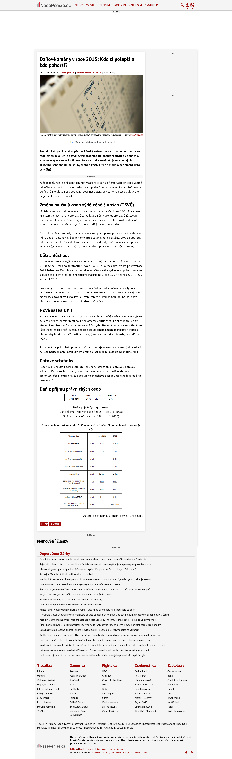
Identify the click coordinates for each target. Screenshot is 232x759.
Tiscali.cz (44, 665)
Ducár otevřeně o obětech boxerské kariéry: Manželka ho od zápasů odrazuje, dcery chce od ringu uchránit (95, 640)
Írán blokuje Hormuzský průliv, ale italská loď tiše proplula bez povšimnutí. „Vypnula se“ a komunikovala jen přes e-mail (102, 645)
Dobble (171, 688)
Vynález (41, 711)
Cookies (91, 749)
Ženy (67, 723)
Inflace (40, 671)
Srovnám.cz (107, 727)
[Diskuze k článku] (113, 72)
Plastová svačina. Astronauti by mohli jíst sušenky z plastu (70, 604)
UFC (104, 671)
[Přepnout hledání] (182, 5)
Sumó (105, 697)
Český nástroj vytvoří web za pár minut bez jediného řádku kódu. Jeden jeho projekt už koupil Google (92, 655)
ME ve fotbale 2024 (48, 688)
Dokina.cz (66, 727)
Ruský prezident (45, 693)
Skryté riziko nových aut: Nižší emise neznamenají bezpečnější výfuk (76, 594)
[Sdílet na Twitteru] (46, 524)
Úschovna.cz (168, 723)
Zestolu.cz (175, 665)
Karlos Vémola (110, 702)
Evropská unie (44, 702)
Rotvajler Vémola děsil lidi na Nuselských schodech (66, 574)
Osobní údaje (102, 749)
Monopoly (172, 684)
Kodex (113, 749)
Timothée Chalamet (145, 711)
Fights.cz (109, 665)
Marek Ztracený (143, 697)
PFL (104, 684)
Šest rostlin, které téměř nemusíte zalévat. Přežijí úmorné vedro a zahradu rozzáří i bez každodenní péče (95, 589)
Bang (170, 675)
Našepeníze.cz (91, 727)
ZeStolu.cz (120, 723)
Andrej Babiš (141, 671)
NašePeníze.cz (136, 134)
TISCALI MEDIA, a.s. (99, 752)
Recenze (74, 671)
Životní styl (152, 5)
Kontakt (120, 749)
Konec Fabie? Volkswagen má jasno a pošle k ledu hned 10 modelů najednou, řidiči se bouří (87, 609)
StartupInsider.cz (124, 727)
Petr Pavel (140, 675)
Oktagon (106, 675)
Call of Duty (76, 702)
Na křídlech (173, 702)
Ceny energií (43, 697)
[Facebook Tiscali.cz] (186, 752)
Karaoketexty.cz (151, 723)
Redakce (82, 749)
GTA (72, 684)
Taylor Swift (141, 702)
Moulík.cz (42, 727)
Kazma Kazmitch (144, 684)
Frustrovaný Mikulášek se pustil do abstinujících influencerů (71, 599)
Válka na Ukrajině (46, 680)
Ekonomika (119, 5)
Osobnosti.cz (145, 665)
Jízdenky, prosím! (176, 711)
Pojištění (91, 5)
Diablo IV (74, 688)
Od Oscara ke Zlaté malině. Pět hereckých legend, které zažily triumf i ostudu (80, 584)
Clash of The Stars (112, 680)
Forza (73, 693)
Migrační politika (46, 684)
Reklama (74, 749)
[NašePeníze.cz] (54, 5)
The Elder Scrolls (79, 706)
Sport (60, 723)
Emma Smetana (143, 706)
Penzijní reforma (46, 706)
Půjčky (78, 5)
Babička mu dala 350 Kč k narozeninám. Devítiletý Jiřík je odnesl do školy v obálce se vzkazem (89, 629)
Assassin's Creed (78, 675)
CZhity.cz (77, 727)
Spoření (105, 5)
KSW (104, 688)
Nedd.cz (181, 723)
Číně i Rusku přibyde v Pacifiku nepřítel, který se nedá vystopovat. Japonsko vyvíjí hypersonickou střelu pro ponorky (100, 624)
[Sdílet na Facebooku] (42, 524)
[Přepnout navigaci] (187, 5)
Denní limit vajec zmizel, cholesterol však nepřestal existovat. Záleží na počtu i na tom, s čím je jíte (93, 559)
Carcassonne (174, 671)
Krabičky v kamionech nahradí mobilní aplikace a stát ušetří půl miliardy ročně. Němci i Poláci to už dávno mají (98, 619)
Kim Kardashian (143, 688)
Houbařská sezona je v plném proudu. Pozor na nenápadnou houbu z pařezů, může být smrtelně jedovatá (95, 579)
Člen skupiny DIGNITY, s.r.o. (120, 752)
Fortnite (74, 697)
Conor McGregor (110, 711)
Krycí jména (173, 697)
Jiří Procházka (109, 706)
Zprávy (52, 723)
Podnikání (135, 5)
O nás (144, 752)
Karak (170, 706)
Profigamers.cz (104, 723)
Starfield (74, 680)
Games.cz (77, 665)
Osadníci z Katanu (177, 680)
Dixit (170, 693)
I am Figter (108, 693)
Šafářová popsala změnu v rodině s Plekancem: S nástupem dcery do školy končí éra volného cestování (94, 650)
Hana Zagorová (143, 680)
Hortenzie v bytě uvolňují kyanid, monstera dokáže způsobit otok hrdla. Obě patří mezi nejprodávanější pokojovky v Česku (104, 614)
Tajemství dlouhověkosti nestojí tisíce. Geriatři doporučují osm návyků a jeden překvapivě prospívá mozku (96, 564)
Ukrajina (41, 675)
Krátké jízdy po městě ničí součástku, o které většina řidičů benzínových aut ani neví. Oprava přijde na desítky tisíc (100, 634)
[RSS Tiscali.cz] (192, 752)
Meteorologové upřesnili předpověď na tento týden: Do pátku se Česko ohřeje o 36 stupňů (88, 569)
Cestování (77, 723)
